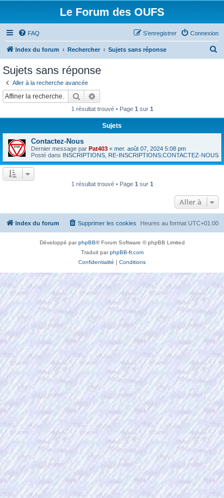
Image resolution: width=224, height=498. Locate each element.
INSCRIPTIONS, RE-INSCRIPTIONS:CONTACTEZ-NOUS (141, 155)
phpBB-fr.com (127, 252)
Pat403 (98, 148)
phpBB (87, 242)
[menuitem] (29, 33)
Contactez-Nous (57, 141)
